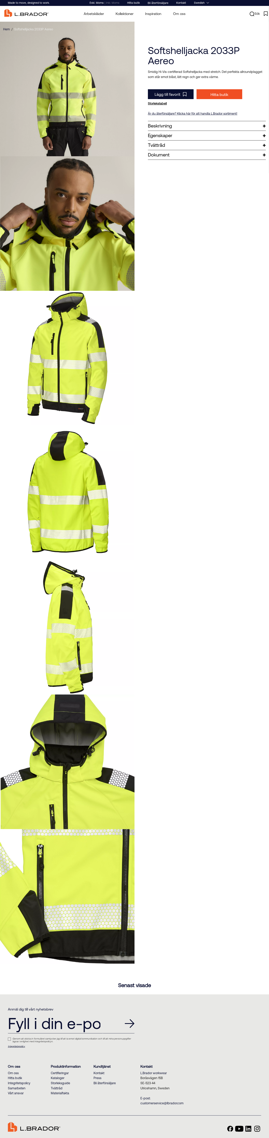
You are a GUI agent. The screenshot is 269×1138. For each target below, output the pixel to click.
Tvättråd (56, 1088)
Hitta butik (133, 2)
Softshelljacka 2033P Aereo (33, 29)
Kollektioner (125, 14)
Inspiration (153, 14)
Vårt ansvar (16, 1093)
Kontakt (181, 2)
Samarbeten (16, 1088)
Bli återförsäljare (158, 3)
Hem (6, 29)
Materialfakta (60, 1093)
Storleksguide (60, 1083)
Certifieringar (60, 1073)
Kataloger (57, 1078)
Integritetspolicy (19, 1083)
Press (97, 1078)
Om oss (179, 14)
